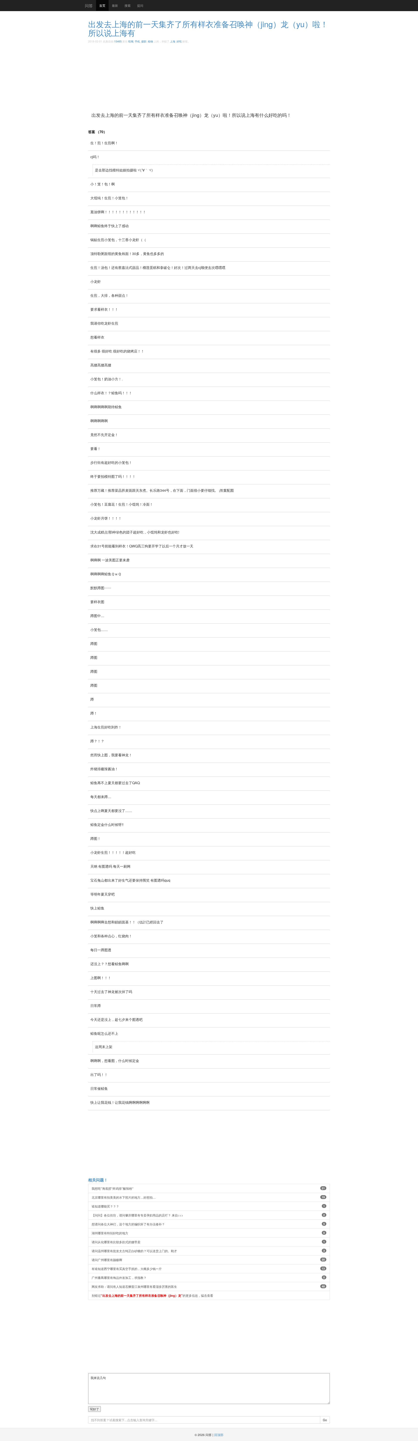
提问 (140, 5)
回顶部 (218, 1435)
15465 (118, 41)
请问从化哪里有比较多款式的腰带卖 (208, 1242)
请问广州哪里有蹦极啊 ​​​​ (208, 1260)
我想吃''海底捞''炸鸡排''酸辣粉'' (208, 1188)
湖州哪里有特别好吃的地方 (208, 1233)
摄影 (144, 41)
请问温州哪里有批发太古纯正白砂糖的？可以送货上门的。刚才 (208, 1251)
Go (325, 1420)
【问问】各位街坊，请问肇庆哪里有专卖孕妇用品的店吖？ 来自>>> (208, 1215)
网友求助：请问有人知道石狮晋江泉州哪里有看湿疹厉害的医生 (208, 1286)
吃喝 (130, 41)
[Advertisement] (218, 75)
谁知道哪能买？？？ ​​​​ (208, 1206)
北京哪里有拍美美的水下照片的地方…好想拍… (208, 1197)
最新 (115, 5)
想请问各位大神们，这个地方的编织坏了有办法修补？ (208, 1224)
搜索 (128, 5)
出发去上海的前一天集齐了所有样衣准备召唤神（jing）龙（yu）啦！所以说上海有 (208, 28)
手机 (137, 41)
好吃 (179, 41)
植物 (150, 41)
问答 (89, 5)
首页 (102, 5)
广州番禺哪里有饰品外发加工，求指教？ (208, 1277)
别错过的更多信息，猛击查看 (152, 1295)
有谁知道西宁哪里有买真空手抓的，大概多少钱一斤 (208, 1269)
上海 (172, 41)
